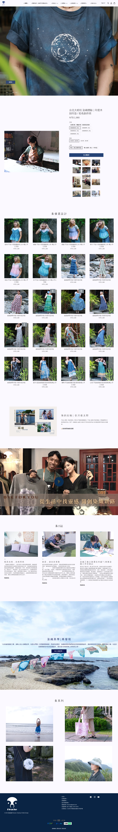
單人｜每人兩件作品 (75, 147)
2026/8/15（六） (75, 128)
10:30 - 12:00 (74, 140)
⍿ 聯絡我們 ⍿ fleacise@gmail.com (69, 804)
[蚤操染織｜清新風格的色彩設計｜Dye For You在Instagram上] (94, 797)
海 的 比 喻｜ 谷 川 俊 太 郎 (74, 415)
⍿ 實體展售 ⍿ (83, 3)
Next (114, 51)
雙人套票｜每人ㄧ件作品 (90, 147)
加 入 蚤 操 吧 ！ (59, 651)
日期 (70, 122)
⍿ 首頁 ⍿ (26, 3)
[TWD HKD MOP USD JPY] (103, 3)
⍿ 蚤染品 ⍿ (54, 3)
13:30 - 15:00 (84, 140)
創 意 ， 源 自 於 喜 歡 (51, 562)
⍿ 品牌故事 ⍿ (73, 3)
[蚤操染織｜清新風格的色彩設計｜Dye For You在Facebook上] (91, 797)
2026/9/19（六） (86, 130)
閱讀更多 (6, 578)
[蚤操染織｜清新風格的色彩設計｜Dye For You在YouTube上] (98, 797)
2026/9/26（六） (75, 133)
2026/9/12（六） (75, 130)
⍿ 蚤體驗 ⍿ (63, 3)
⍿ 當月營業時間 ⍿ (65, 802)
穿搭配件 (11, 81)
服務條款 (54, 828)
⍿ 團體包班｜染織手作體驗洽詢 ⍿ (39, 3)
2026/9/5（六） (86, 128)
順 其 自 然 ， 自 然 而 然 (14, 562)
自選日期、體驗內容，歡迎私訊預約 (80, 124)
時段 (70, 138)
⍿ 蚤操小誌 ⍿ (93, 3)
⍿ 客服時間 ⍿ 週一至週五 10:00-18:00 (69, 806)
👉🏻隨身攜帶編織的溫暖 (67, 428)
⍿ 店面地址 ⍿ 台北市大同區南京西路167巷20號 (72, 808)
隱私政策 (59, 828)
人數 (70, 145)
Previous (4, 51)
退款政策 (64, 828)
